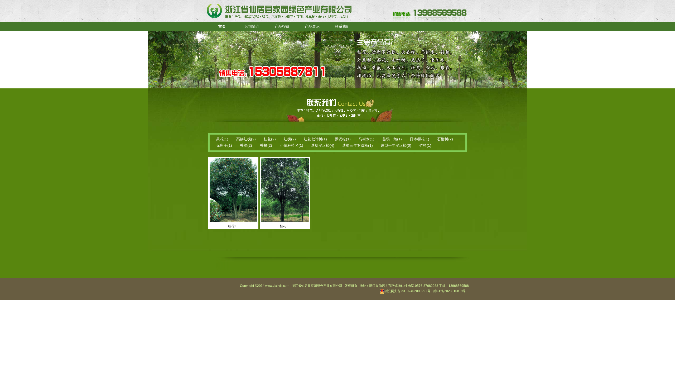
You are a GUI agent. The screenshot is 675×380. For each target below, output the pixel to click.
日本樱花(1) (419, 139)
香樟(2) (266, 145)
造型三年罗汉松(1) (357, 145)
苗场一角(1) (392, 139)
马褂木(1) (366, 139)
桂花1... (285, 226)
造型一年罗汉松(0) (396, 145)
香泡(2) (246, 145)
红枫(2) (290, 139)
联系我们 (342, 26)
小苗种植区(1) (291, 145)
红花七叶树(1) (315, 139)
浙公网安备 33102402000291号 (407, 291)
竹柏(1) (425, 145)
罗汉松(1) (343, 139)
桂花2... (233, 226)
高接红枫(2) (246, 139)
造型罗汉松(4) (322, 145)
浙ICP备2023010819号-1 (451, 291)
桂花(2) (270, 139)
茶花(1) (222, 139)
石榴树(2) (445, 139)
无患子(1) (224, 145)
